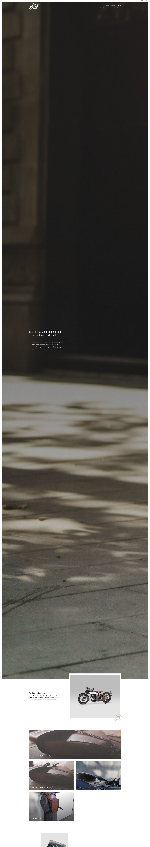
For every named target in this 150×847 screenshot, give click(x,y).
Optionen (119, 7)
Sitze (97, 7)
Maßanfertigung (109, 7)
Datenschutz (113, 5)
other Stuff (101, 7)
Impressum (106, 5)
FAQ (115, 7)
